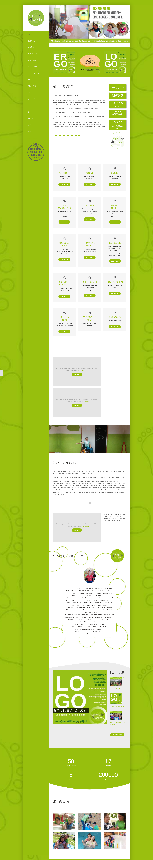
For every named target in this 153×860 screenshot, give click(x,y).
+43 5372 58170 (60, 827)
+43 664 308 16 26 (61, 829)
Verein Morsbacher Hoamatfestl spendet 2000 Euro (79, 663)
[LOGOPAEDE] (115, 51)
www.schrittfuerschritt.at (62, 834)
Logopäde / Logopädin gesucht (117, 662)
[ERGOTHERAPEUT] (64, 51)
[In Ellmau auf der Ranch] (116, 637)
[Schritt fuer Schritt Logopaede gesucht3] (89, 51)
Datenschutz (83, 370)
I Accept (77, 374)
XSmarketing (67, 844)
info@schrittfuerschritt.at (32, 138)
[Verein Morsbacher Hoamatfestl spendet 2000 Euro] (80, 652)
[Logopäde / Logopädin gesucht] (116, 654)
